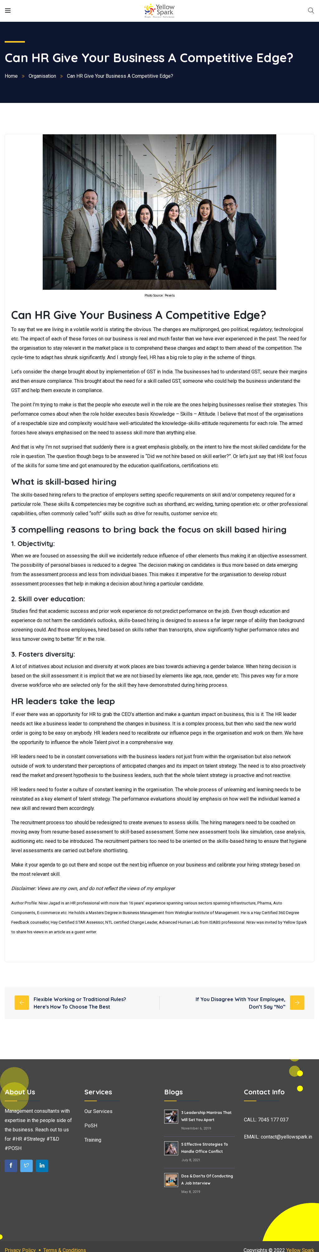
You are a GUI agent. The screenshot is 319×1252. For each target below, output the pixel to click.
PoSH (90, 1126)
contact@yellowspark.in (286, 1137)
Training (92, 1140)
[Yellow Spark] (159, 11)
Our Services (98, 1111)
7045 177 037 (273, 1120)
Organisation (42, 76)
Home (11, 76)
